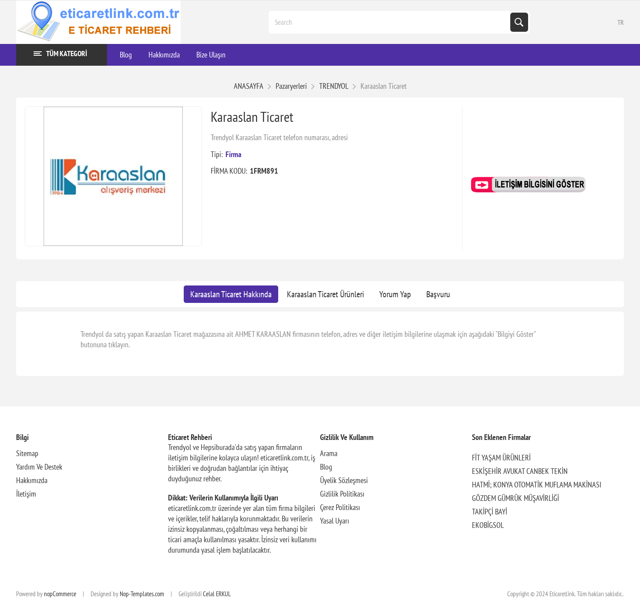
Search (519, 22)
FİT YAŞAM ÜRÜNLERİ (501, 458)
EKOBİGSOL (488, 525)
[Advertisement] (543, 150)
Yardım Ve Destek (39, 467)
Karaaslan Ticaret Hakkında (231, 294)
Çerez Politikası (340, 507)
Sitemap (27, 453)
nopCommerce (60, 594)
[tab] (231, 294)
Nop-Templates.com (142, 594)
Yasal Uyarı (334, 521)
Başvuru (438, 294)
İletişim (26, 494)
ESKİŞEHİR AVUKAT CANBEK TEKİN (520, 471)
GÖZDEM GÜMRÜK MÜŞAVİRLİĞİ (515, 498)
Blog (326, 467)
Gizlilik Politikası (342, 494)
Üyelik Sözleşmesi (344, 480)
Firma (233, 154)
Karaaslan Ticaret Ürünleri (325, 294)
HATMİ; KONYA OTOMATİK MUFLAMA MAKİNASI (536, 485)
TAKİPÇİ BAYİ (489, 512)
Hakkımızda (31, 480)
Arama (328, 453)
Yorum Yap (395, 294)
